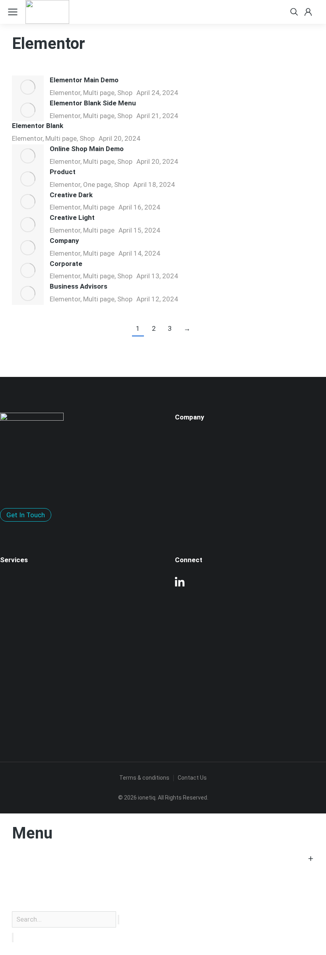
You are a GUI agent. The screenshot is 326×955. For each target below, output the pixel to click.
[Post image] (28, 87)
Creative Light (72, 217)
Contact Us (192, 777)
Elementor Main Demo (84, 80)
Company (64, 241)
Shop (124, 93)
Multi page (98, 93)
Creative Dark (71, 195)
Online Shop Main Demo (87, 149)
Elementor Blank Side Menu (93, 103)
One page (97, 184)
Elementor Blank (37, 126)
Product (63, 172)
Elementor (65, 93)
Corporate (66, 264)
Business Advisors (78, 286)
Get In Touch (25, 515)
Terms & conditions (144, 777)
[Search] (13, 937)
